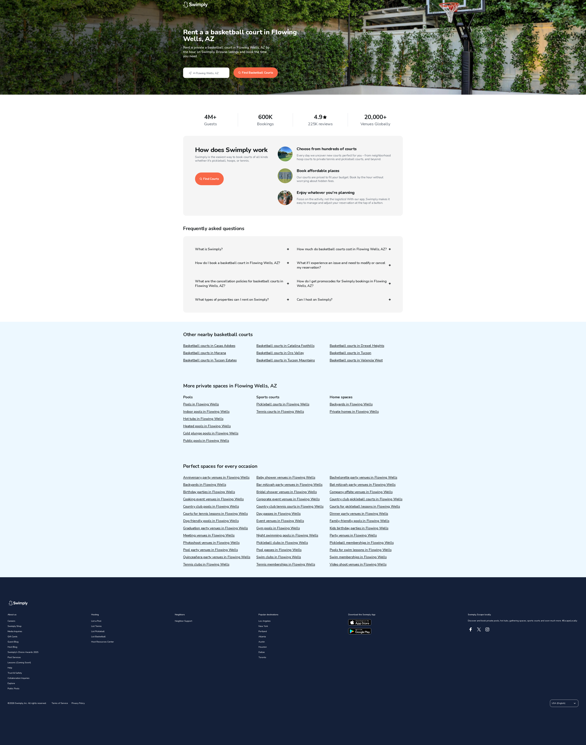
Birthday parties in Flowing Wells (209, 492)
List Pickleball (98, 631)
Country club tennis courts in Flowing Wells (290, 506)
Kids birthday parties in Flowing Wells (359, 528)
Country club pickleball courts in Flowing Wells (366, 499)
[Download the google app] (359, 631)
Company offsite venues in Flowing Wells (361, 492)
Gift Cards (12, 636)
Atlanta (262, 636)
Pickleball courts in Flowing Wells (282, 404)
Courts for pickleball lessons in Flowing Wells (365, 506)
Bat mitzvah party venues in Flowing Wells (363, 484)
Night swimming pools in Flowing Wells (287, 535)
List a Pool (96, 621)
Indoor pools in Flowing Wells (206, 411)
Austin (262, 641)
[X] (479, 629)
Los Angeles (265, 621)
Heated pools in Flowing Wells (207, 426)
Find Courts (211, 179)
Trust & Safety (15, 673)
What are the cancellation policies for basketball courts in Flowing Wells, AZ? (239, 283)
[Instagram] (487, 629)
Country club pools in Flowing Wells (211, 506)
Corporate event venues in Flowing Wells (288, 499)
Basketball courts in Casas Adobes (209, 345)
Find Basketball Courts (257, 73)
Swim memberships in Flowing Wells (358, 557)
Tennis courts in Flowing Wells (280, 411)
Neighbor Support (183, 621)
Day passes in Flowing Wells (278, 513)
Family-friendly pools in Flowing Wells (359, 521)
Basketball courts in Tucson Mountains (285, 360)
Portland (263, 631)
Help (10, 667)
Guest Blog (13, 641)
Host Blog (12, 647)
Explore (11, 683)
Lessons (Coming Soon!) (19, 662)
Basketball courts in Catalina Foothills (285, 345)
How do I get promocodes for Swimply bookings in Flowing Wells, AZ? (342, 283)
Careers (11, 621)
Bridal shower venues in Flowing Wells (286, 492)
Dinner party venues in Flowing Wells (359, 513)
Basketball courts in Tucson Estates (210, 360)
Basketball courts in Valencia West (356, 360)
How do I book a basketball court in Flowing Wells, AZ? (237, 263)
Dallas (262, 652)
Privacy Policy (78, 703)
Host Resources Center (102, 641)
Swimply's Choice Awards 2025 (23, 652)
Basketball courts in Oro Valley (280, 353)
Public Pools (13, 688)
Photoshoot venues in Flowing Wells (211, 542)
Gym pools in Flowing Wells (278, 528)
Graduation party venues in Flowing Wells (215, 528)
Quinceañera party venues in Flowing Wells (216, 557)
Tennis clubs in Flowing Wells (206, 564)
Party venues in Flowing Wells (353, 535)
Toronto (262, 657)
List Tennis (96, 626)
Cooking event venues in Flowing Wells (213, 499)
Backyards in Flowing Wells (351, 404)
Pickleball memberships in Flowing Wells (362, 542)
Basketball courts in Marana (204, 353)
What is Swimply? (208, 249)
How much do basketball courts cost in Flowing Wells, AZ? (342, 249)
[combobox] (206, 73)
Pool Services (14, 657)
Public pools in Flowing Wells (206, 440)
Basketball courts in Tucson (350, 353)
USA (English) (558, 703)
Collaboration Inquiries (18, 678)
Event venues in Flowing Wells (280, 521)
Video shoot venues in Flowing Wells (358, 564)
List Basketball (98, 636)
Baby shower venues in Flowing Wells (285, 477)
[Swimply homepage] (293, 5)
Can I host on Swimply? (314, 299)
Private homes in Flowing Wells (354, 411)
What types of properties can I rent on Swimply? (232, 299)
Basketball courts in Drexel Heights (357, 345)
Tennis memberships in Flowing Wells (285, 564)
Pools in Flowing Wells (201, 404)
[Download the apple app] (359, 622)
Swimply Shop (15, 626)
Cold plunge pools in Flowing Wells (210, 433)
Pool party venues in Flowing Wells (210, 550)
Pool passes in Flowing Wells (279, 550)
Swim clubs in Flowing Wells (278, 557)
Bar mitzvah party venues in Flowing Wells (289, 484)
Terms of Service (60, 703)
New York (263, 626)
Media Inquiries (15, 631)
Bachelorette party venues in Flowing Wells (363, 477)
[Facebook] (470, 629)
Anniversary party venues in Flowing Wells (216, 477)
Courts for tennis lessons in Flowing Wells (215, 513)
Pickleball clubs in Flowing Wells (282, 542)
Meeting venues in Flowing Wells (209, 535)
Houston (263, 647)
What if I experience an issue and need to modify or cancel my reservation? (341, 265)
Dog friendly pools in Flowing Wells (211, 521)
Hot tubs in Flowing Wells (203, 419)
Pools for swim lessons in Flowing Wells (360, 550)
